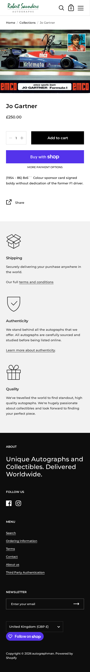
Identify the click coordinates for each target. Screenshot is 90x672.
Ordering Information (21, 541)
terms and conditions (36, 282)
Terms (10, 549)
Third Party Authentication (25, 572)
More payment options (45, 167)
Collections (27, 22)
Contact (12, 556)
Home (10, 22)
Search (11, 533)
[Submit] (76, 604)
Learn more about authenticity (30, 350)
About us (12, 564)
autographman (43, 653)
